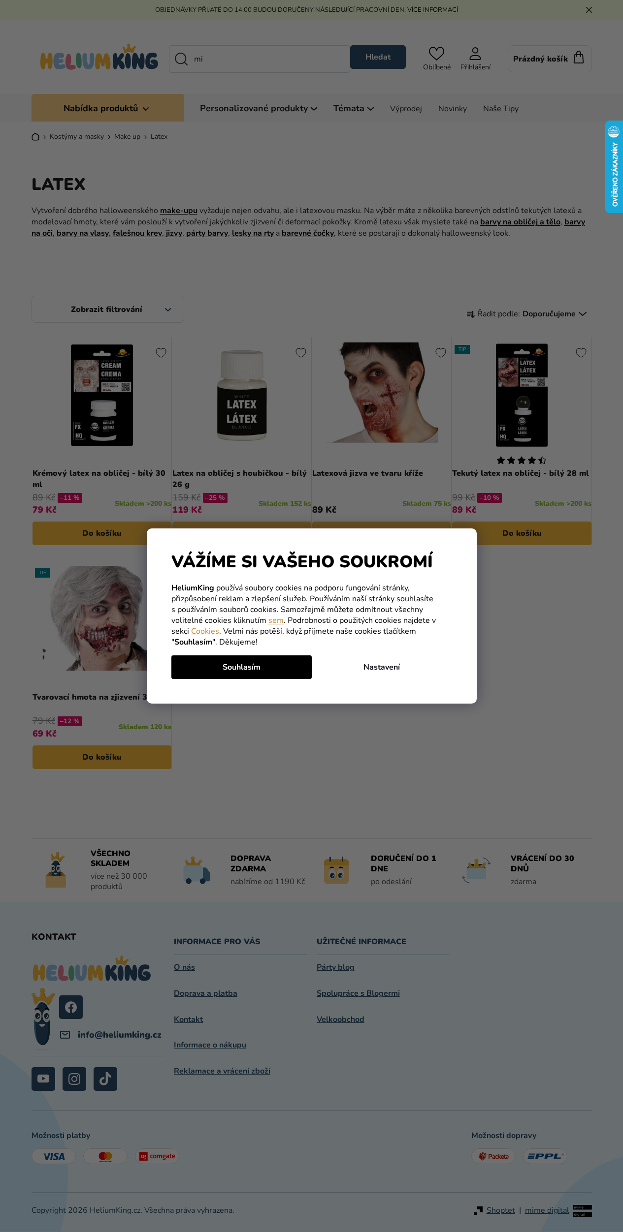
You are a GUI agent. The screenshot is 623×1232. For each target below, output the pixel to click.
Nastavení (381, 667)
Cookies (205, 631)
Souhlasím (242, 667)
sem (276, 620)
